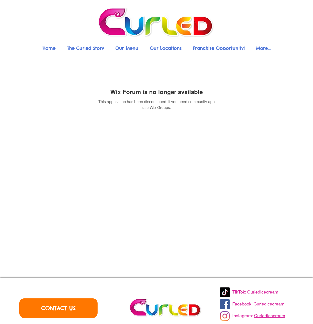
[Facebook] (225, 304)
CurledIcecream (262, 292)
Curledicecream (269, 303)
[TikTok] (225, 292)
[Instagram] (225, 316)
